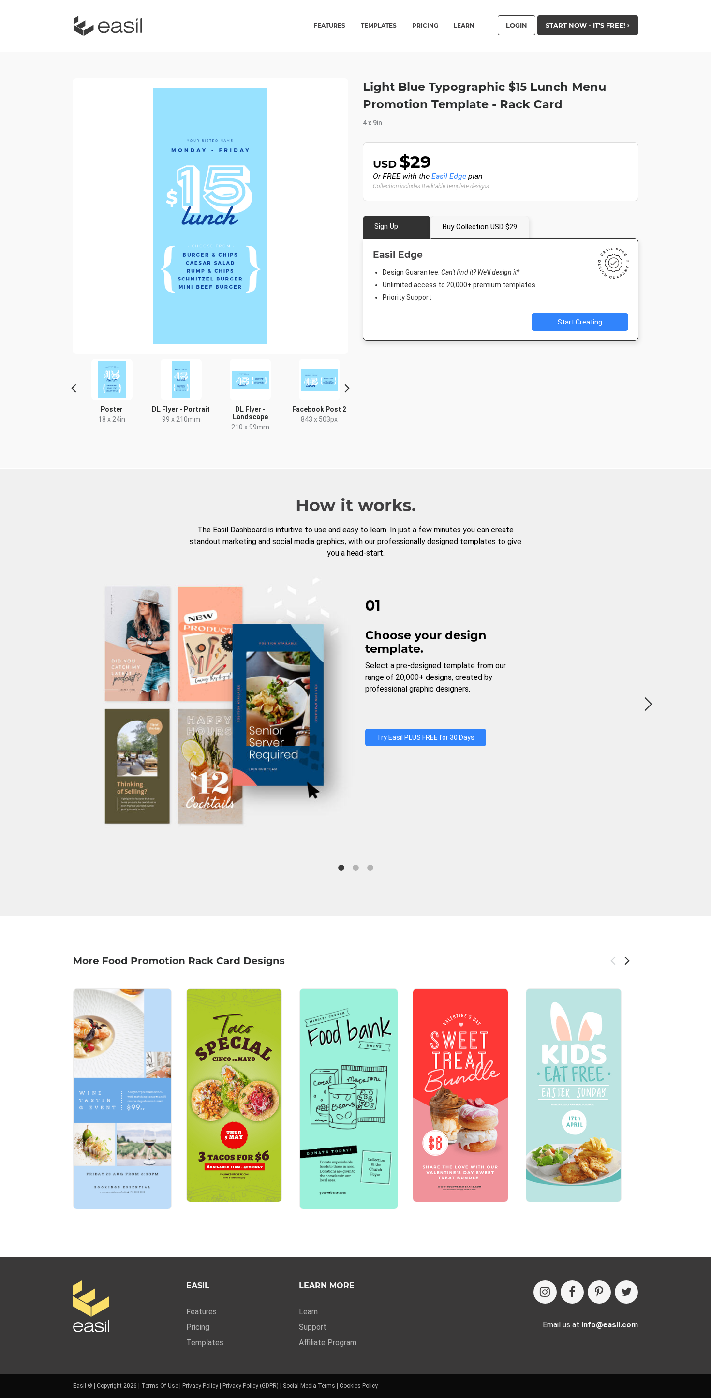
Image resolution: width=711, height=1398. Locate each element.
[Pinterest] (599, 1292)
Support (312, 1327)
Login (516, 25)
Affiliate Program (327, 1342)
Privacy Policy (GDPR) (250, 1386)
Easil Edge (448, 176)
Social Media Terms (309, 1386)
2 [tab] (355, 868)
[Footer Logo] (91, 1307)
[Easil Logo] (110, 25)
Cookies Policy (359, 1386)
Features (201, 1311)
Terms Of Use (159, 1386)
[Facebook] (572, 1292)
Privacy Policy (200, 1386)
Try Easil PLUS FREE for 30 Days (425, 737)
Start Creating (580, 322)
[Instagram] (545, 1292)
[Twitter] (626, 1292)
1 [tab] (341, 868)
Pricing (425, 25)
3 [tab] (370, 868)
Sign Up (386, 226)
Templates (204, 1342)
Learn (464, 25)
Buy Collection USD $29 (480, 226)
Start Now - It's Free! (586, 25)
